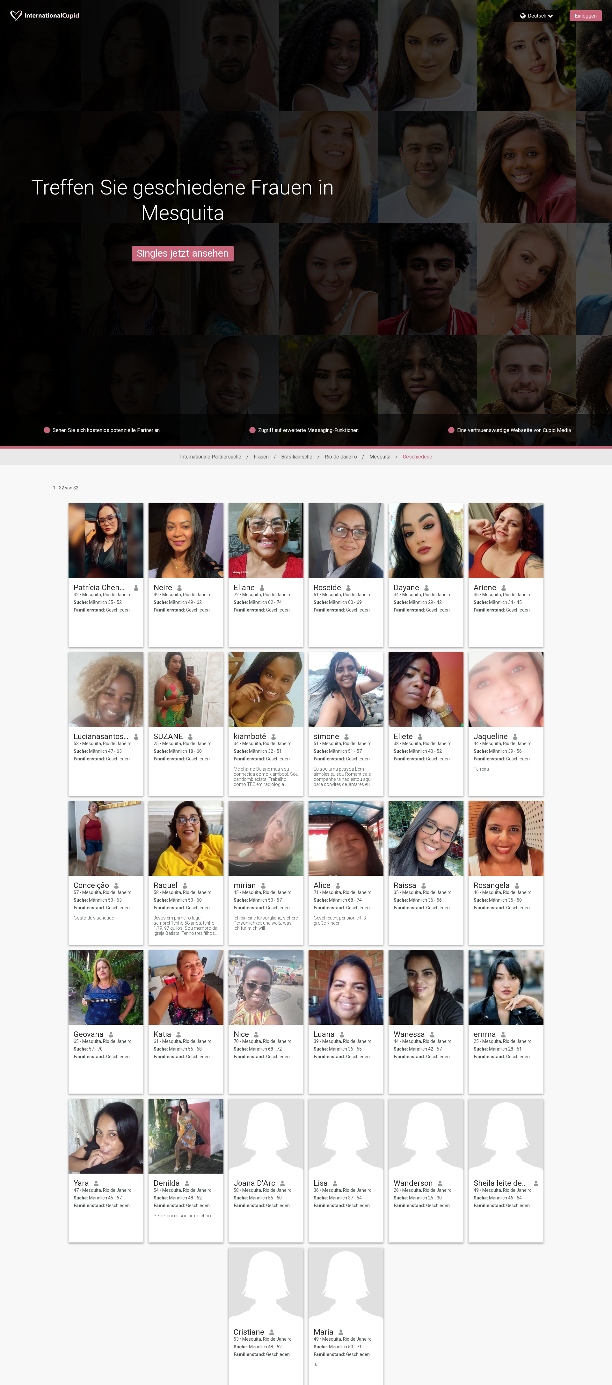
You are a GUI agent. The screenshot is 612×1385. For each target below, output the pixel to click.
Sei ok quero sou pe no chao (182, 1215)
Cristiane (249, 1332)
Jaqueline (491, 736)
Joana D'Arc (254, 1183)
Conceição (91, 885)
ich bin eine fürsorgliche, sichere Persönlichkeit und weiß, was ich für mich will (266, 923)
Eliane (244, 587)
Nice (241, 1034)
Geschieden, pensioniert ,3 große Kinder (340, 920)
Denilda (167, 1183)
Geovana (89, 1034)
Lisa (321, 1183)
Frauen (261, 457)
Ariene (485, 587)
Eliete (403, 736)
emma (485, 1034)
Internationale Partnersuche (210, 457)
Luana (324, 1034)
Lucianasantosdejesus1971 (101, 736)
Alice (322, 885)
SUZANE (168, 736)
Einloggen (586, 16)
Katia (162, 1034)
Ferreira (481, 769)
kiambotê (250, 736)
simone (326, 736)
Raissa (405, 885)
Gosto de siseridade (94, 917)
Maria (323, 1332)
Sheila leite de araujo (501, 1183)
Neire (163, 587)
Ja (316, 1364)
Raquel (166, 885)
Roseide (327, 587)
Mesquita (379, 457)
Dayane (406, 587)
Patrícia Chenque (101, 587)
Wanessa (409, 1034)
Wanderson (413, 1183)
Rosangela (492, 885)
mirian (245, 885)
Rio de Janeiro (341, 457)
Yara (81, 1183)
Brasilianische (296, 457)
